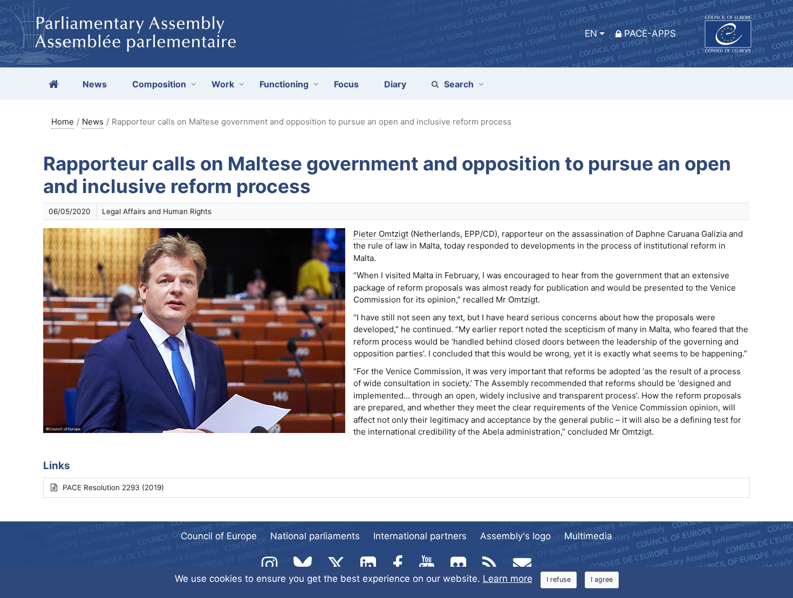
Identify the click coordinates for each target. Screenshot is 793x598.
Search (459, 84)
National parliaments (315, 536)
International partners (420, 536)
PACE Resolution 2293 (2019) (113, 487)
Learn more (507, 578)
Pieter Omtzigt (380, 234)
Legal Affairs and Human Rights (156, 211)
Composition (159, 84)
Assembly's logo (515, 536)
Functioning (284, 84)
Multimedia (588, 536)
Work (222, 84)
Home (62, 121)
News (93, 121)
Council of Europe (219, 536)
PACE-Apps (650, 33)
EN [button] (591, 33)
